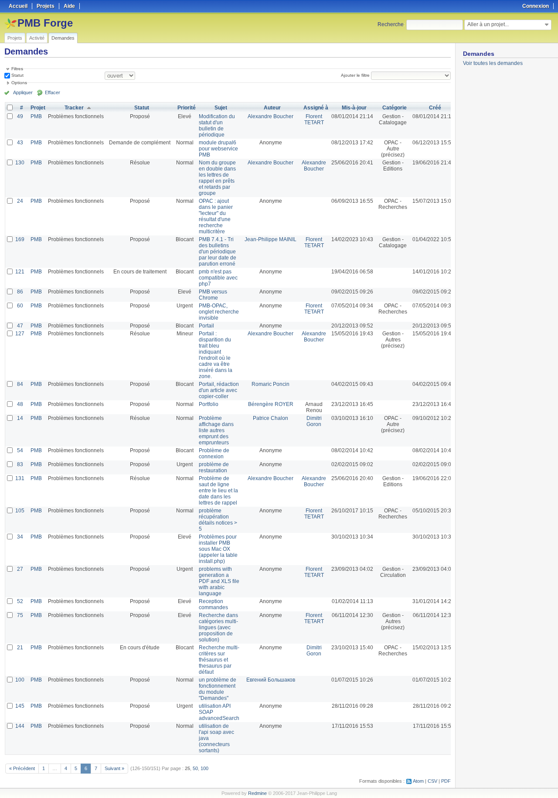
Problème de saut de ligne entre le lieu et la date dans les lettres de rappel (218, 490)
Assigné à (315, 108)
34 (20, 537)
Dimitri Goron (314, 421)
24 (20, 201)
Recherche (391, 24)
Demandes (63, 38)
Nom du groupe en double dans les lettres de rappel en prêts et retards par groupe (217, 178)
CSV (432, 781)
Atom (418, 781)
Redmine (257, 793)
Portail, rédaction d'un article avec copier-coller (219, 390)
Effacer (52, 92)
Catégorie (394, 108)
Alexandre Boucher (270, 116)
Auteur (272, 108)
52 (20, 601)
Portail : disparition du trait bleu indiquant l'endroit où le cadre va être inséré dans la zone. (215, 355)
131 (19, 478)
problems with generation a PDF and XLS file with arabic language (219, 581)
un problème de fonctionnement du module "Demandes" (217, 689)
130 (19, 163)
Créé (435, 108)
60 (20, 306)
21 (20, 648)
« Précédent (22, 768)
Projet (38, 108)
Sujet (220, 108)
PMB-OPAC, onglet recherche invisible (219, 312)
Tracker (74, 108)
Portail (206, 326)
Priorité (186, 108)
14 (20, 418)
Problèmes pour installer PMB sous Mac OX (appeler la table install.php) (218, 549)
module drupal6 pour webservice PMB (218, 149)
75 (20, 615)
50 (195, 768)
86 (20, 292)
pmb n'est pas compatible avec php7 (218, 278)
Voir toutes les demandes (493, 63)
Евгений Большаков (270, 680)
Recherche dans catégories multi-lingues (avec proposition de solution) (218, 627)
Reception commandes (213, 604)
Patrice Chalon (270, 418)
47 (20, 326)
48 (20, 404)
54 (20, 450)
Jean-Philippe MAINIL (270, 239)
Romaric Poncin (270, 384)
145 (19, 706)
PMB (36, 116)
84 (20, 384)
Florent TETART (314, 119)
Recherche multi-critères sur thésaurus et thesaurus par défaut (219, 660)
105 (19, 511)
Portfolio (208, 404)
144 (19, 726)
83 (20, 464)
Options (19, 82)
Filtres (17, 68)
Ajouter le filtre (355, 75)
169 (19, 239)
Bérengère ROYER (270, 404)
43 (20, 143)
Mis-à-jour (354, 108)
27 (20, 569)
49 (20, 116)
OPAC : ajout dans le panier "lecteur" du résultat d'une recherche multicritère (216, 216)
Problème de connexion (214, 453)
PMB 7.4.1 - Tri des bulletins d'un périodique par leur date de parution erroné (217, 251)
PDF (446, 781)
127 (19, 334)
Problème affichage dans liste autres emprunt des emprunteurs (216, 430)
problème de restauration (214, 467)
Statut (17, 75)
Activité (36, 38)
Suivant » (114, 768)
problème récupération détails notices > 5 (218, 520)
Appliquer (23, 92)
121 (19, 272)
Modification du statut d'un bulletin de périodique (217, 125)
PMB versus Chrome (213, 295)
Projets (14, 38)
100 (19, 680)
